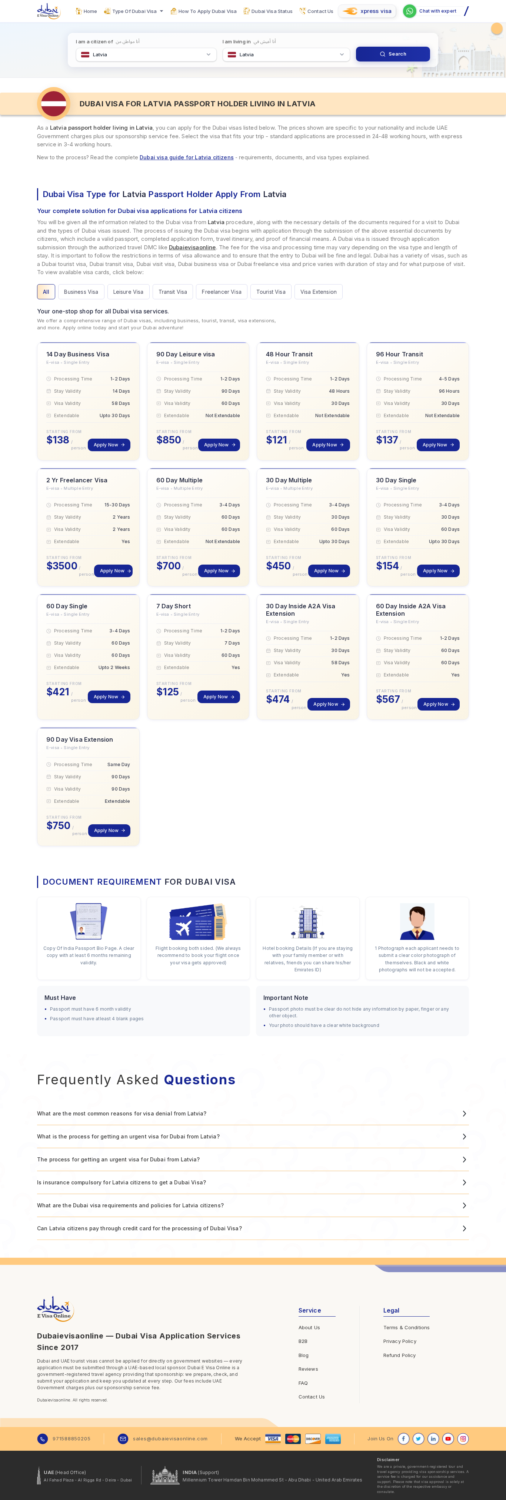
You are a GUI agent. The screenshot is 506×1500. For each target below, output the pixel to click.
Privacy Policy (399, 1341)
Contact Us (312, 1397)
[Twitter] (419, 1439)
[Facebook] (404, 1439)
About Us (309, 1327)
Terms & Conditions (406, 1327)
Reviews (308, 1369)
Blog (304, 1355)
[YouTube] (448, 1439)
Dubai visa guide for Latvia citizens (187, 157)
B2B (303, 1341)
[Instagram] (463, 1439)
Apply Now (106, 445)
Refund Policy (399, 1355)
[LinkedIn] (433, 1439)
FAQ (303, 1383)
